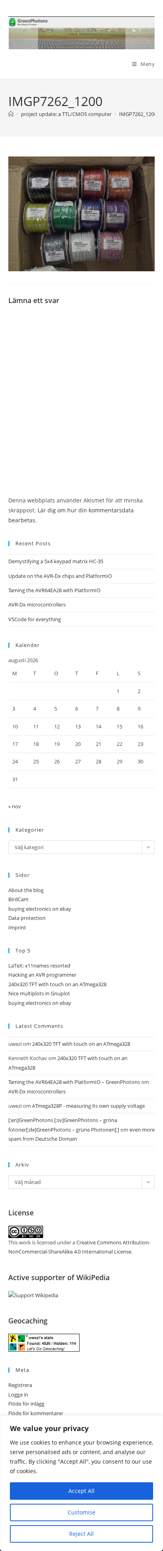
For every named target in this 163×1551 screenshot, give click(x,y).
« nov (14, 806)
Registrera (20, 1385)
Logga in (18, 1394)
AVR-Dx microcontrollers (37, 604)
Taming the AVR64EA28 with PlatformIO (54, 590)
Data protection (26, 917)
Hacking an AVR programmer (42, 974)
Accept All (81, 1491)
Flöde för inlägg (26, 1403)
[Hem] (10, 114)
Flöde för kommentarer (35, 1413)
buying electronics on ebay (39, 908)
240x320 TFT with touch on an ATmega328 (57, 984)
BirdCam (18, 899)
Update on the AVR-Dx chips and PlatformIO (60, 575)
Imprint (17, 927)
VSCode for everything (34, 619)
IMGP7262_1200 (138, 114)
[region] (81, 1483)
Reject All (81, 1533)
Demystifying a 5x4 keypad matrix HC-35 (55, 561)
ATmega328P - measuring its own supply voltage (88, 1105)
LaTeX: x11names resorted (39, 965)
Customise (81, 1512)
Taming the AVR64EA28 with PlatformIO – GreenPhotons (74, 1082)
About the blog (26, 890)
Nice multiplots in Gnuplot (39, 993)
